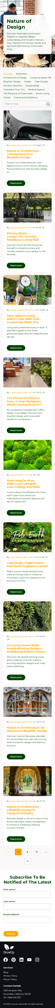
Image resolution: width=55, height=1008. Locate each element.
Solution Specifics (12, 85)
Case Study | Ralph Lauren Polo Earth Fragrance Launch (27, 564)
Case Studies (41, 81)
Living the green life (40, 77)
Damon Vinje (15, 227)
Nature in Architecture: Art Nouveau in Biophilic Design (27, 729)
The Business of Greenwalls (17, 93)
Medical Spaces (36, 89)
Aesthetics (21, 73)
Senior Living (42, 93)
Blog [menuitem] (5, 972)
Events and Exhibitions (26, 97)
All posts (7, 73)
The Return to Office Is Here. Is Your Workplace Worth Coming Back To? (24, 401)
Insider (27, 81)
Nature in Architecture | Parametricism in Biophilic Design (23, 154)
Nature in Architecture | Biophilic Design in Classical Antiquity (23, 810)
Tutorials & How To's (14, 89)
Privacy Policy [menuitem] (10, 976)
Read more (16, 183)
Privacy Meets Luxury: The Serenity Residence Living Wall (22, 236)
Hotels (6, 97)
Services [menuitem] (8, 967)
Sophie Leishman (17, 145)
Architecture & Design (15, 77)
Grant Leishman (17, 557)
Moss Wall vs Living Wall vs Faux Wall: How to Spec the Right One (23, 319)
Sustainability (32, 85)
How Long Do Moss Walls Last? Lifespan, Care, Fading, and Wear (23, 484)
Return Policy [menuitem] (10, 979)
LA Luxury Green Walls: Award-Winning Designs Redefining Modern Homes (26, 648)
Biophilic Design (12, 81)
